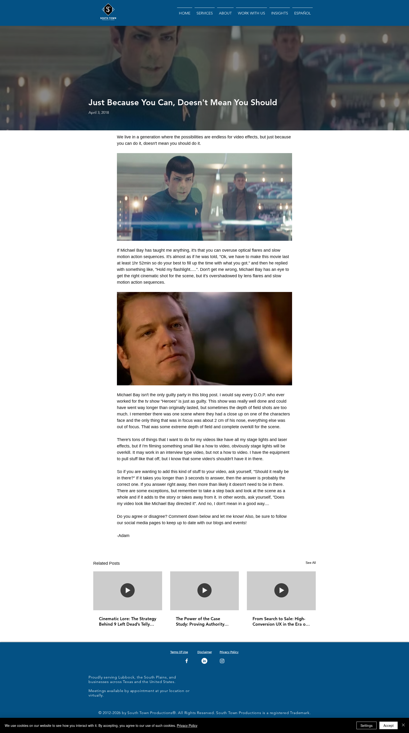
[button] (225, 11)
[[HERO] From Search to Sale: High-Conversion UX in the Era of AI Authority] (281, 590)
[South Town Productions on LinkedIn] (204, 661)
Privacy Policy (187, 725)
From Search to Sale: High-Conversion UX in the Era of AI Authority (280, 621)
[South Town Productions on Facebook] (187, 661)
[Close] (403, 725)
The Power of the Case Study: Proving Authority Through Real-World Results (203, 621)
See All (311, 563)
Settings (366, 725)
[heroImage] (127, 590)
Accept (388, 725)
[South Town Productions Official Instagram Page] (222, 661)
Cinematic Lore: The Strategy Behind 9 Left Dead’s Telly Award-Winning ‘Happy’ (127, 621)
